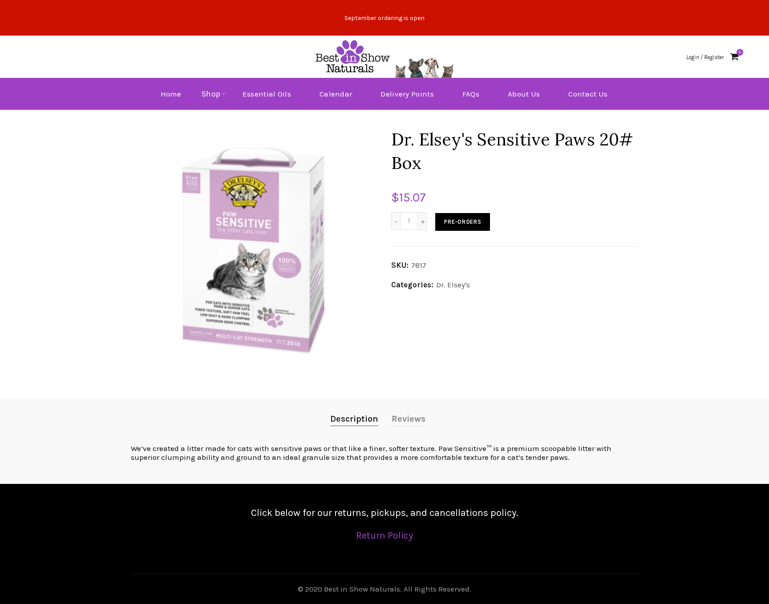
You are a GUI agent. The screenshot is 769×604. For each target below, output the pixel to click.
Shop (211, 94)
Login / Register (705, 57)
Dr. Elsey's (453, 284)
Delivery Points (407, 93)
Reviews (408, 419)
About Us (524, 93)
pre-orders (462, 221)
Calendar (336, 93)
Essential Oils (267, 93)
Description (354, 419)
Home (171, 93)
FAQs (470, 93)
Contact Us (587, 93)
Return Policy (384, 535)
